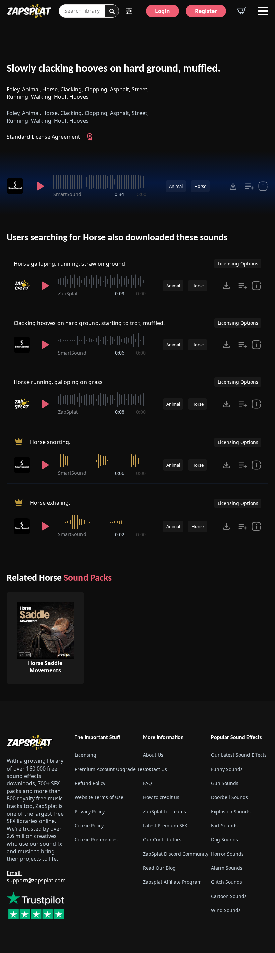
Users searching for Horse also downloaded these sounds (117, 238)
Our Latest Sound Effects (239, 755)
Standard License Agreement (43, 136)
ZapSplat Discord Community (171, 854)
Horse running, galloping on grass (58, 382)
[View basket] (242, 11)
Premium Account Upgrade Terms (103, 769)
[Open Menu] (263, 11)
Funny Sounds (227, 769)
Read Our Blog (159, 868)
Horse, (50, 89)
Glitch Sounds (226, 882)
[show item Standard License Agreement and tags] (263, 186)
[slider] (99, 182)
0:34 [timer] (119, 194)
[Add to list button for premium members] (249, 186)
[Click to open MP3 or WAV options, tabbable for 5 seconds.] (233, 186)
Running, (18, 96)
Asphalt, (120, 89)
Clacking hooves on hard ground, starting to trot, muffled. (89, 323)
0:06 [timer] (119, 352)
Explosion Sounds (231, 811)
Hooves (79, 96)
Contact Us (155, 769)
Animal (176, 186)
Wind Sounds (226, 910)
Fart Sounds (224, 825)
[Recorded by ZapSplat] (23, 286)
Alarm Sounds (226, 868)
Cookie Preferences (96, 839)
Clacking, (71, 89)
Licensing (85, 755)
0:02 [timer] (119, 534)
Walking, (42, 96)
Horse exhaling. (50, 503)
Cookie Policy (89, 825)
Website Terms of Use (99, 797)
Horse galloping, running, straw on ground (69, 263)
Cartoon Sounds (229, 896)
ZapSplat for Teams (164, 811)
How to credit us (161, 797)
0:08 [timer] (119, 412)
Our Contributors (162, 839)
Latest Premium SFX (165, 825)
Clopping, (97, 89)
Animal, (31, 89)
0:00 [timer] (141, 194)
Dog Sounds (224, 839)
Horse (200, 186)
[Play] (40, 186)
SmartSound (67, 194)
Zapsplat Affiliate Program (171, 882)
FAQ (147, 783)
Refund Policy (90, 783)
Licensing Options (238, 263)
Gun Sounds (224, 783)
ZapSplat (68, 293)
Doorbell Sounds (229, 797)
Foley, (14, 89)
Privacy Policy (90, 811)
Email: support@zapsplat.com (36, 876)
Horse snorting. (50, 442)
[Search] (112, 11)
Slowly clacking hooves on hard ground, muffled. (114, 69)
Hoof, (61, 96)
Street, (140, 89)
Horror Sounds (227, 854)
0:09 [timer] (119, 293)
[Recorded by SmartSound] (17, 186)
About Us (153, 755)
